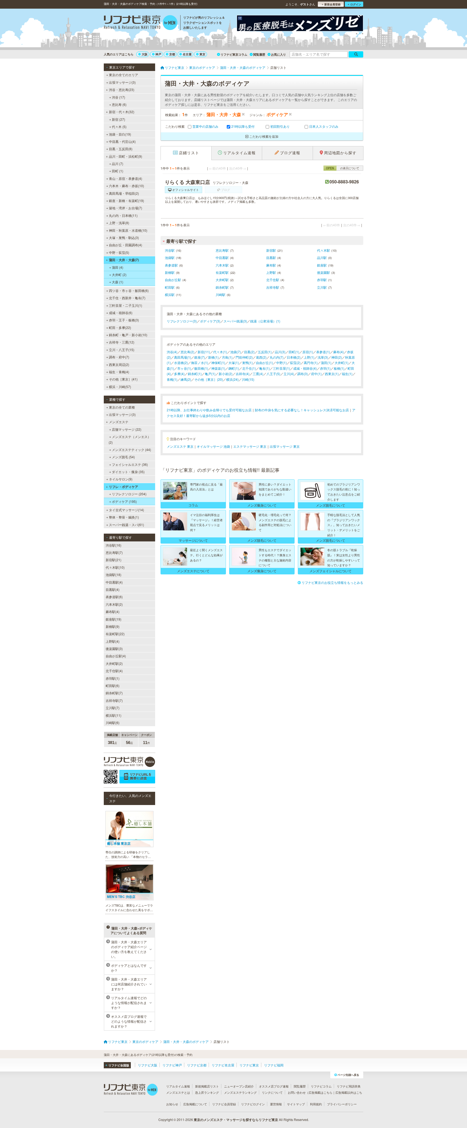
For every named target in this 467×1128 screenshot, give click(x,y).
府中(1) (316, 373)
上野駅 (271, 272)
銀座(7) (199, 357)
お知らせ (172, 1104)
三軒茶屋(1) (281, 368)
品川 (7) (117, 163)
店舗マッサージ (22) (126, 429)
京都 (172, 54)
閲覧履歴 (259, 54)
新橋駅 (170, 272)
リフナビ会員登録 (224, 1104)
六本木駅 (222, 265)
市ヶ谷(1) (184, 368)
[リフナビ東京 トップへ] (141, 23)
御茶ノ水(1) (199, 362)
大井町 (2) (119, 274)
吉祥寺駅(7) (114, 700)
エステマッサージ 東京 (249, 446)
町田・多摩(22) (120, 327)
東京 (202, 54)
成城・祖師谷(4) (305, 368)
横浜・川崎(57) (120, 386)
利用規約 (316, 1104)
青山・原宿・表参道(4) (125, 178)
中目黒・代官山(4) (122, 141)
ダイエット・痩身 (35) (128, 471)
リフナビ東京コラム (234, 54)
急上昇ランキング (207, 1092)
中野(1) (281, 362)
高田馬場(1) (182, 357)
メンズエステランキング (240, 1092)
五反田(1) (265, 351)
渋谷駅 (170, 250)
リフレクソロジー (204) (129, 493)
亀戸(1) (210, 373)
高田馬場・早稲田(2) (124, 193)
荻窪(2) (295, 362)
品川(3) (280, 351)
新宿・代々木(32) (121, 111)
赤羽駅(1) (112, 678)
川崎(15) (248, 379)
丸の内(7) (276, 357)
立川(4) (288, 373)
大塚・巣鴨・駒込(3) (124, 237)
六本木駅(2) (114, 604)
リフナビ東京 (249, 1065)
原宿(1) (307, 351)
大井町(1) (341, 362)
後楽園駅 (323, 272)
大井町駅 (222, 279)
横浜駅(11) (113, 715)
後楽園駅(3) (114, 648)
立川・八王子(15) (121, 349)
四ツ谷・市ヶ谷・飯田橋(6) (129, 290)
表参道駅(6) (114, 596)
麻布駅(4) (112, 611)
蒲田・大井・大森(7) (124, 259)
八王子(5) (273, 373)
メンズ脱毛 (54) (123, 456)
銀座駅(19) (113, 619)
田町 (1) (117, 171)
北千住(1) (249, 368)
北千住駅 (272, 279)
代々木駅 (323, 250)
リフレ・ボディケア (123, 486)
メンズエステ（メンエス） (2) (130, 439)
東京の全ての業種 (122, 407)
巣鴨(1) (247, 362)
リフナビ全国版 (118, 1065)
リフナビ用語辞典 (349, 1086)
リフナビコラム (321, 1086)
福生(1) (347, 373)
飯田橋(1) (201, 368)
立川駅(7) (112, 707)
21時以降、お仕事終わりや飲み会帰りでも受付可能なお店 (209, 410)
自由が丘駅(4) (116, 656)
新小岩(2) (225, 373)
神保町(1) (218, 362)
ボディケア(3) (210, 321)
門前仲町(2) (244, 357)
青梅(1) (172, 379)
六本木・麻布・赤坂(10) (126, 185)
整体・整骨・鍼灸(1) (124, 517)
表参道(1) (323, 351)
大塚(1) (233, 362)
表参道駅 (171, 265)
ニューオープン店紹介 (239, 1086)
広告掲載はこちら (320, 1092)
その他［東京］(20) (208, 379)
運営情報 (276, 1104)
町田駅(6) (112, 685)
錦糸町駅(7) (114, 693)
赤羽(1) (325, 368)
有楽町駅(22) (115, 633)
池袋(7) (235, 351)
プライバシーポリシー (342, 1104)
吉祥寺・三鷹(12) (121, 342)
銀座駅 (322, 265)
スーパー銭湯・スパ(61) (126, 524)
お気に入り (278, 54)
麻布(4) (338, 351)
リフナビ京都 (196, 1065)
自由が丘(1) (264, 362)
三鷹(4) (258, 373)
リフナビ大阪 (147, 1065)
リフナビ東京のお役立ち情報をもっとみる (332, 582)
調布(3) (302, 373)
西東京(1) (332, 373)
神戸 (158, 54)
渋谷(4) (172, 351)
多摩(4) (179, 373)
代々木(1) (220, 351)
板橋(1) (339, 368)
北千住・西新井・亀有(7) (127, 297)
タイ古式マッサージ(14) (126, 509)
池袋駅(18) (113, 574)
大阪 (145, 54)
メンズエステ (118, 421)
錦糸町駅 (222, 287)
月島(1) (227, 357)
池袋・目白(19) (120, 134)
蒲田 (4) (117, 267)
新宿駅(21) (113, 559)
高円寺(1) (311, 362)
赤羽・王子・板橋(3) (124, 320)
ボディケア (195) (124, 501)
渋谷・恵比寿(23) (121, 89)
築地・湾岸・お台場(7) (125, 208)
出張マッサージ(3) (122, 82)
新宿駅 (271, 250)
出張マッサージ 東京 (285, 446)
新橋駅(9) (112, 626)
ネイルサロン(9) (120, 479)
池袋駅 (170, 257)
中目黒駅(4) (114, 582)
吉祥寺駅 (272, 287)
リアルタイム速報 (178, 1086)
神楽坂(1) (218, 368)
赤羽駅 (322, 279)
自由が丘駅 (173, 279)
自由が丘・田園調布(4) (125, 245)
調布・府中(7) (119, 357)
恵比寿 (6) (119, 104)
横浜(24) (232, 379)
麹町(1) (233, 368)
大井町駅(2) (114, 663)
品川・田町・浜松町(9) (125, 156)
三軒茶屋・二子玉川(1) (125, 305)
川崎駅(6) (112, 722)
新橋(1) (213, 357)
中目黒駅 (222, 257)
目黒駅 (271, 257)
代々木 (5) (119, 126)
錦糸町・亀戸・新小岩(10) (128, 334)
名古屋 (187, 54)
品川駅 (322, 257)
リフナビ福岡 (273, 1065)
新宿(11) (204, 351)
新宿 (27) (118, 119)
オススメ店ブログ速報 (274, 1086)
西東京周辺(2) (119, 364)
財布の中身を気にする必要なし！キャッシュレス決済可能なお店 (302, 410)
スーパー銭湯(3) (235, 321)
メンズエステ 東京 (180, 446)
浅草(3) (323, 357)
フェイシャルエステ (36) (130, 464)
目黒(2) (249, 351)
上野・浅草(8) (119, 222)
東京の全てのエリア (123, 74)
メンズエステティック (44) (131, 449)
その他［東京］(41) (123, 379)
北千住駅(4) (114, 670)
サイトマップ (296, 1104)
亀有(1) (264, 368)
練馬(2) (186, 379)
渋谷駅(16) (113, 545)
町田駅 (170, 287)
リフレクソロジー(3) (182, 321)
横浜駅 (170, 294)
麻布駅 (271, 265)
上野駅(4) (112, 641)
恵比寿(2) (187, 351)
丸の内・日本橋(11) (123, 215)
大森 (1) (117, 282)
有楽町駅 (222, 272)
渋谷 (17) (118, 97)
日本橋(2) (294, 357)
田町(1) (294, 351)
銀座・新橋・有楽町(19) (126, 200)
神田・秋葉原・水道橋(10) (128, 230)
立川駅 (322, 287)
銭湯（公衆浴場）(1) (265, 321)
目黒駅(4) (112, 589)
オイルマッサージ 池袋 (213, 446)
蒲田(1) (326, 362)
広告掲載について (195, 1104)
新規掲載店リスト (207, 1086)
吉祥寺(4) (242, 373)
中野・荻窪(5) (119, 252)
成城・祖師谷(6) (120, 312)
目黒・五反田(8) (120, 148)
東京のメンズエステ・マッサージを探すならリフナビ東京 (236, 1119)
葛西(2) (261, 357)
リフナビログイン (253, 1104)
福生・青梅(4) (119, 371)
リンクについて (272, 1092)
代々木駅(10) (115, 567)
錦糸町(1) (195, 373)
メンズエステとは (178, 1092)
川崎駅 (220, 294)
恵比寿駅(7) (114, 552)
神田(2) (336, 357)
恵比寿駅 (222, 250)
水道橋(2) (181, 362)
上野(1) (309, 357)
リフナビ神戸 (172, 1065)
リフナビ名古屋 (223, 1065)
